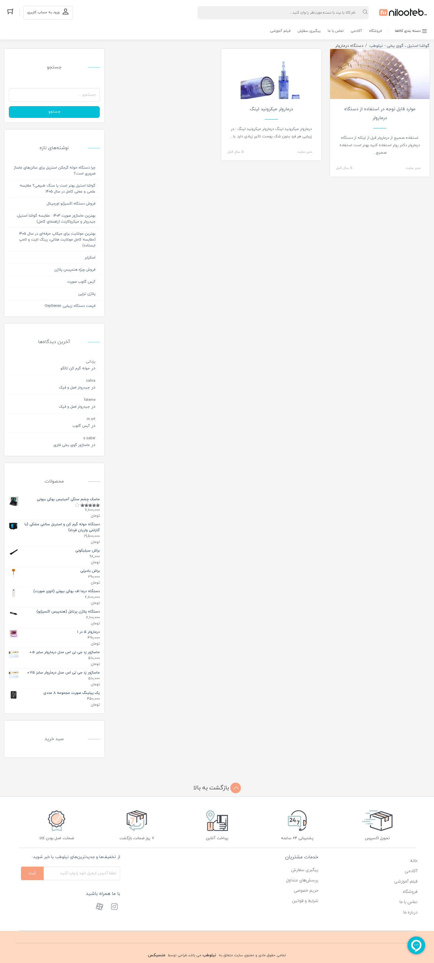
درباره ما (410, 912)
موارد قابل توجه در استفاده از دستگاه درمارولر (379, 113)
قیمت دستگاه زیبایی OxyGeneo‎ (70, 306)
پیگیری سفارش (309, 31)
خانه (413, 861)
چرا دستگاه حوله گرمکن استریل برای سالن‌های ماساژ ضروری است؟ (54, 170)
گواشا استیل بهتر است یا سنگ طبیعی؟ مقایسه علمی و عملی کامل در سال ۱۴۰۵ (57, 188)
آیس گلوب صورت (81, 281)
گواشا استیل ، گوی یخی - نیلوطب (399, 46)
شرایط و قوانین (305, 901)
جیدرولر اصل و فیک (74, 387)
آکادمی (356, 31)
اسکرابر (90, 257)
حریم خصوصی (306, 890)
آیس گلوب (81, 426)
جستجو (54, 111)
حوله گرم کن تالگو (75, 368)
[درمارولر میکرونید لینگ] (271, 78)
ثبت (32, 873)
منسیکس (156, 955)
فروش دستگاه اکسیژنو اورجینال (71, 203)
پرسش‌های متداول (302, 880)
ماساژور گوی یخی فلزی (71, 445)
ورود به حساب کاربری (43, 12)
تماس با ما (336, 31)
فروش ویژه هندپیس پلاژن (74, 269)
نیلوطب (209, 955)
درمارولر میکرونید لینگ (271, 109)
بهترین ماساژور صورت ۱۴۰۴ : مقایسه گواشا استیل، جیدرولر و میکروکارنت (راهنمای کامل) (56, 218)
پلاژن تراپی (86, 294)
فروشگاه (375, 31)
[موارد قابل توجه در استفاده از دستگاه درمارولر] (380, 98)
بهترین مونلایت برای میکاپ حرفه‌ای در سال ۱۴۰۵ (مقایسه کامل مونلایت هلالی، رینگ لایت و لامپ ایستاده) (57, 239)
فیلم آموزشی (280, 31)
